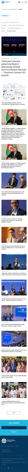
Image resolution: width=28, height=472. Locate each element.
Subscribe (14, 431)
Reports (3, 28)
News (6, 22)
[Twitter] (5, 468)
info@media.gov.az (6, 451)
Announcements (14, 22)
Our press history (11, 30)
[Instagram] (12, 468)
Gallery (3, 30)
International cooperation (14, 28)
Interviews (4, 25)
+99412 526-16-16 (5, 449)
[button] (24, 44)
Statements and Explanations (16, 25)
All (2, 22)
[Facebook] (1, 468)
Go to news (14, 58)
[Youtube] (8, 468)
